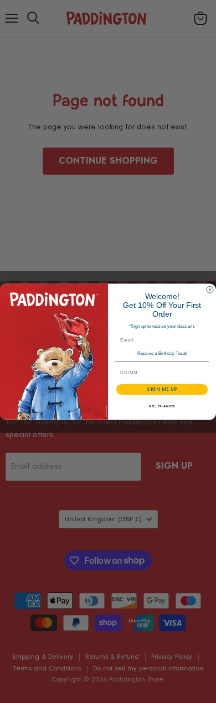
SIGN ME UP (162, 389)
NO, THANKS (162, 406)
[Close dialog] (210, 289)
